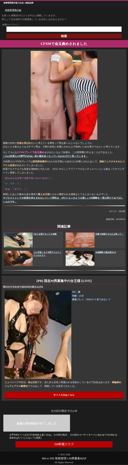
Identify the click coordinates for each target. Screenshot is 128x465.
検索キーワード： (10, 24)
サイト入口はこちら (64, 395)
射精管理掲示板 (13, 10)
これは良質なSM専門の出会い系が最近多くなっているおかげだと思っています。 (45, 156)
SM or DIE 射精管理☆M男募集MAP (64, 458)
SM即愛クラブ (64, 444)
